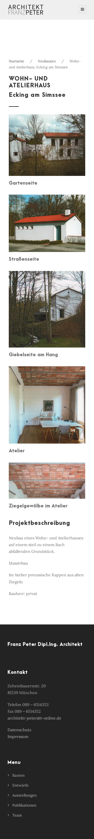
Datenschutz (19, 729)
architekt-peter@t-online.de (34, 718)
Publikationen (24, 805)
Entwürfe (20, 785)
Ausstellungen (24, 795)
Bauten (18, 775)
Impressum (18, 736)
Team (17, 815)
